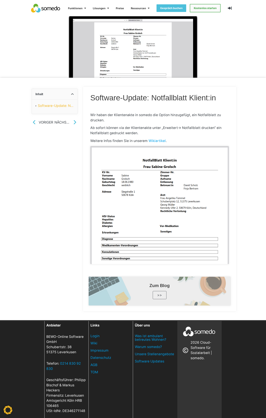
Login (95, 336)
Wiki (93, 343)
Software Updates (149, 361)
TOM (94, 372)
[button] (72, 94)
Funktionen (75, 8)
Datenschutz (100, 358)
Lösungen (99, 8)
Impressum (99, 350)
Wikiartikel (157, 141)
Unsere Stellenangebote (154, 354)
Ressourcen (138, 8)
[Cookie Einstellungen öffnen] (8, 413)
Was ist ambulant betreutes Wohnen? (150, 338)
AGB (93, 365)
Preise (120, 8)
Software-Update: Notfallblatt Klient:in (56, 106)
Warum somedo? (148, 347)
